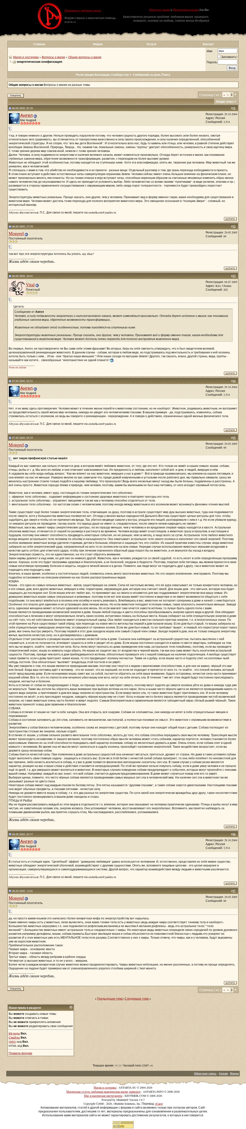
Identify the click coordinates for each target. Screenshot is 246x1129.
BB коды (14, 1033)
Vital (30, 285)
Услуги (151, 44)
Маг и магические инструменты (103, 1096)
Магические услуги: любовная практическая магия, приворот (103, 1091)
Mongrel (16, 233)
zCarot (159, 1103)
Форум (98, 44)
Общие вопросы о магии (84, 57)
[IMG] (12, 1041)
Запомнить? (229, 57)
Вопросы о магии (53, 57)
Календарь (102, 75)
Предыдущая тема (110, 998)
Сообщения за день (147, 75)
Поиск (165, 75)
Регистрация (85, 75)
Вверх (234, 1074)
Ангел (26, 115)
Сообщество (120, 75)
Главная (39, 44)
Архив (223, 1074)
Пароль (212, 62)
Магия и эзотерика (26, 57)
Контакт (208, 44)
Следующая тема (137, 998)
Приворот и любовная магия (82, 10)
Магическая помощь (186, 10)
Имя (209, 51)
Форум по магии (159, 10)
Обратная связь (205, 1074)
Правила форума (20, 1053)
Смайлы (14, 1037)
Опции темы (224, 102)
